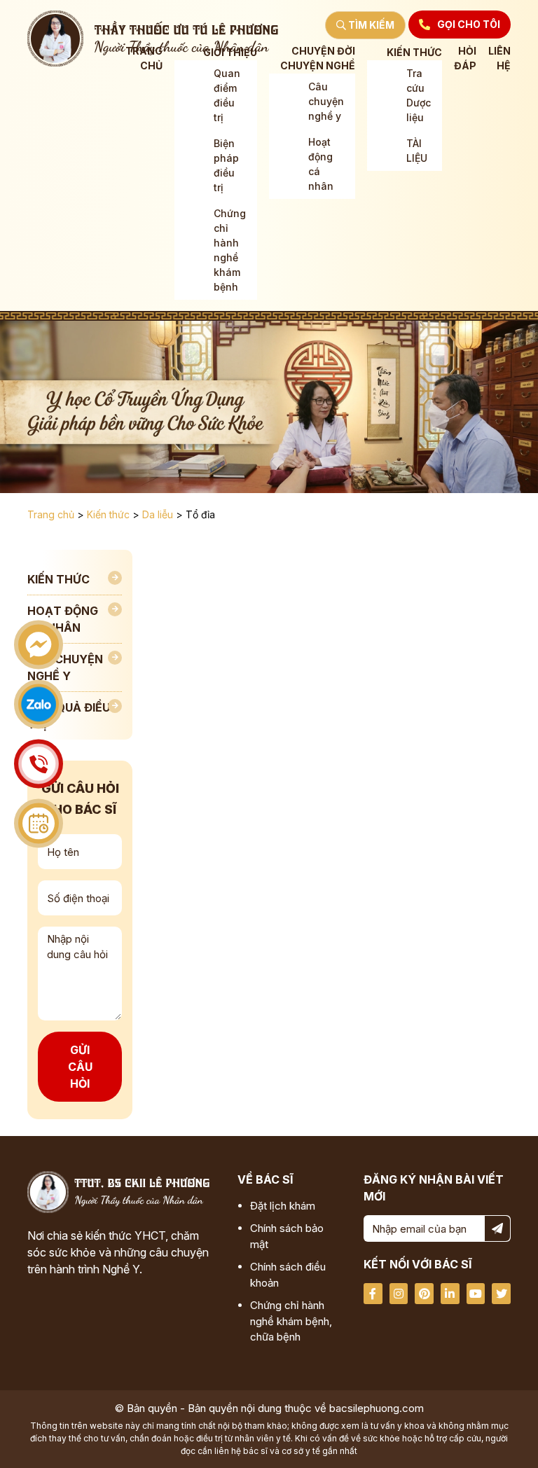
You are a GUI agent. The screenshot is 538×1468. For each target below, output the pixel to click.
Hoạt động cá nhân (320, 164)
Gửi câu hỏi (80, 1066)
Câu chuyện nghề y (326, 101)
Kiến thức (414, 52)
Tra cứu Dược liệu (418, 95)
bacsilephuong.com (376, 1408)
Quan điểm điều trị (227, 95)
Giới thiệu (230, 52)
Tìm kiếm (370, 25)
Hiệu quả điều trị (68, 715)
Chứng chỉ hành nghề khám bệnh (230, 250)
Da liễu (157, 514)
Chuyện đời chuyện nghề (317, 58)
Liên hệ (499, 58)
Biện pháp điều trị (226, 165)
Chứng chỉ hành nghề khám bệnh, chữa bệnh (291, 1321)
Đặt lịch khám (282, 1205)
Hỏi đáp (465, 58)
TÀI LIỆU (416, 150)
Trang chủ (144, 58)
